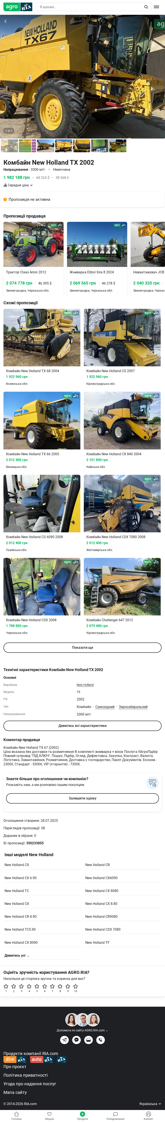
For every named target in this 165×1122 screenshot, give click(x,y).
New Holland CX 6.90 (21, 878)
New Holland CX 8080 (101, 891)
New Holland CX (17, 865)
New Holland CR (97, 865)
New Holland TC (17, 891)
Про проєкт (14, 1066)
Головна (16, 1118)
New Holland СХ (17, 904)
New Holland (85, 685)
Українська (148, 1104)
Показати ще (82, 647)
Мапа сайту (15, 1092)
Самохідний (105, 707)
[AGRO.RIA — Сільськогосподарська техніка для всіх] (19, 7)
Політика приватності (25, 1075)
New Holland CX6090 (101, 878)
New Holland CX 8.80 (101, 904)
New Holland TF (97, 943)
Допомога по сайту (82, 1030)
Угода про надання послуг (29, 1083)
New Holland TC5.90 (20, 929)
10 (75, 991)
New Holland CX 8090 (21, 943)
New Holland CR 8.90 (21, 917)
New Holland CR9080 (101, 917)
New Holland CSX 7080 (103, 929)
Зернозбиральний (133, 707)
